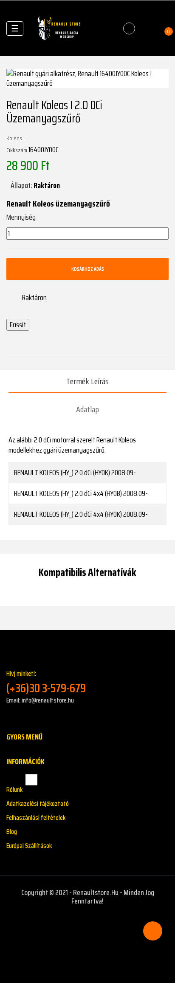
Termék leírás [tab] (87, 381)
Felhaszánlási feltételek (35, 817)
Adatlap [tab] (87, 409)
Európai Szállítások (29, 845)
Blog (11, 831)
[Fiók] (147, 28)
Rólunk (14, 789)
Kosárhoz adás (87, 269)
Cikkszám (16, 150)
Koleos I (15, 138)
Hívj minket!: (46, 682)
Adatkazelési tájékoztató (37, 803)
